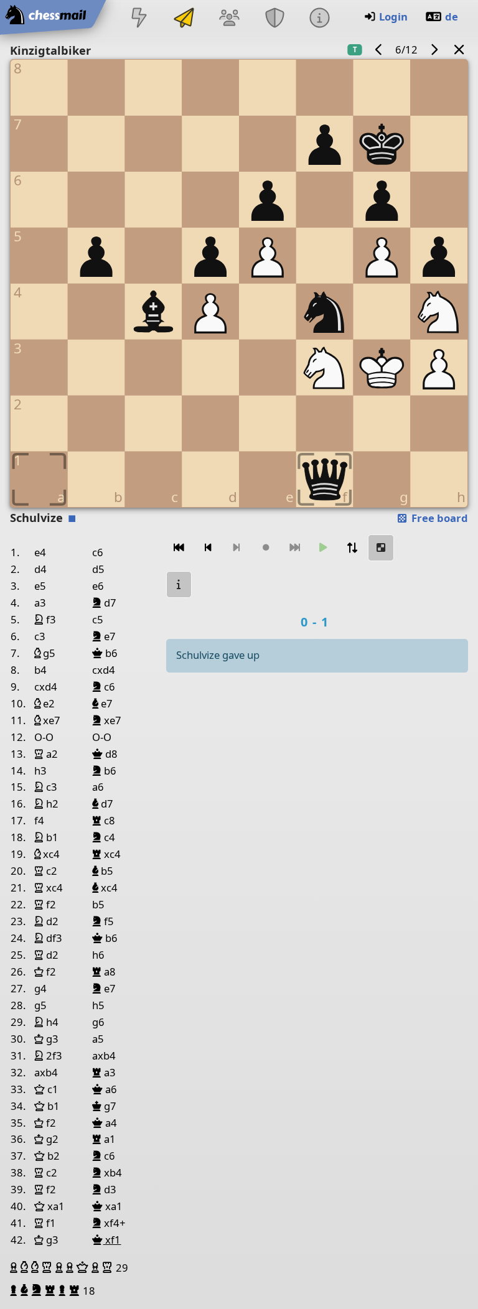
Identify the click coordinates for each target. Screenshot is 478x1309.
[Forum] (229, 19)
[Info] (319, 19)
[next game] (434, 49)
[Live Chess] (138, 19)
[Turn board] (352, 547)
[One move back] (208, 547)
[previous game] (379, 49)
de (451, 16)
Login (393, 16)
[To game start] (179, 547)
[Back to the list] (459, 49)
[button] (15, 1267)
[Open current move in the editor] (381, 547)
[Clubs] (274, 19)
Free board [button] (438, 518)
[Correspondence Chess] (184, 19)
